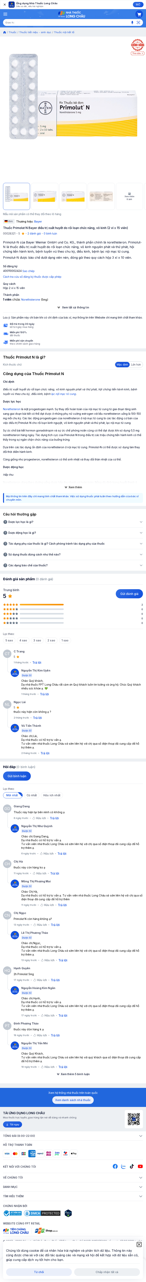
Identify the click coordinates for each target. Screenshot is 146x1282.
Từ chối (39, 1272)
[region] (73, 110)
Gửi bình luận (17, 776)
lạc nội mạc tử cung (63, 393)
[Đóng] (4, 4)
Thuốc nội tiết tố (64, 32)
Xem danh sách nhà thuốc (72, 1100)
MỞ (138, 4)
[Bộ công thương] (12, 1213)
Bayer (38, 221)
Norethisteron (11, 409)
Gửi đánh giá (129, 594)
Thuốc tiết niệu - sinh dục (35, 32)
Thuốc (13, 32)
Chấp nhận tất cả (107, 1272)
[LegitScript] (82, 1213)
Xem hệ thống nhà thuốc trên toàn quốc (73, 1092)
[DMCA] (42, 1213)
